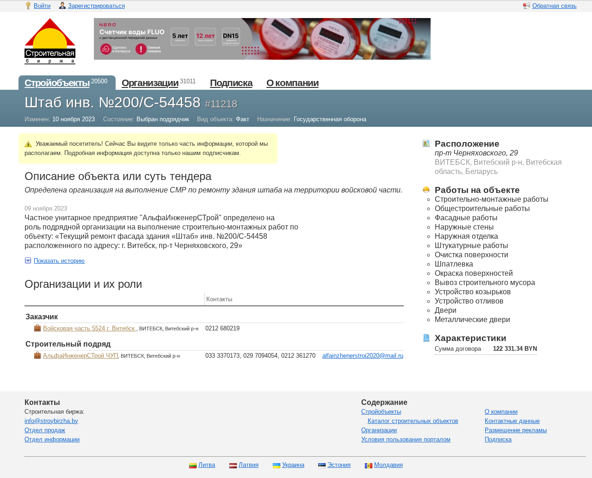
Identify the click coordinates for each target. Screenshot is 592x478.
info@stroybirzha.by (51, 420)
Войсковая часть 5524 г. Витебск (89, 328)
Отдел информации (52, 439)
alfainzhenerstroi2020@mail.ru (362, 355)
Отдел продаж (45, 430)
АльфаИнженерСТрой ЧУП (80, 355)
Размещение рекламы (516, 430)
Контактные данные (512, 420)
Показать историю (59, 260)
